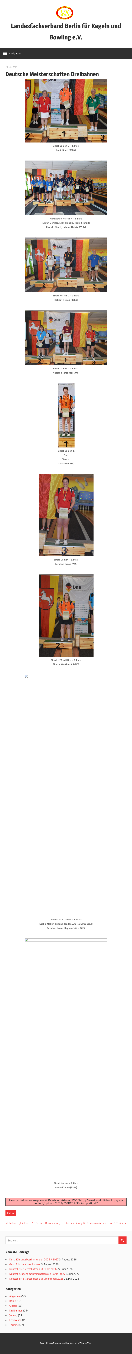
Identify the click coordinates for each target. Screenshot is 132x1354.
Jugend (13, 1315)
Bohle (10, 1212)
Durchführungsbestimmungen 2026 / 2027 (34, 1259)
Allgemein (15, 1296)
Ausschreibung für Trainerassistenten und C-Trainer (95, 1223)
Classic (13, 1305)
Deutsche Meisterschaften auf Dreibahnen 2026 (36, 1278)
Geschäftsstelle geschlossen (25, 1264)
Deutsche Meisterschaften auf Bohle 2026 (33, 1269)
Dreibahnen (16, 1310)
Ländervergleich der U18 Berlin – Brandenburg (33, 1223)
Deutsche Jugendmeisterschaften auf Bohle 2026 (37, 1273)
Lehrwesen (15, 1320)
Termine (14, 1324)
